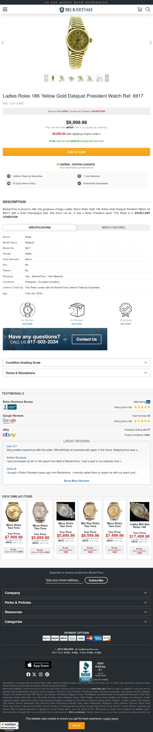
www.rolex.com (98, 688)
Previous (2, 43)
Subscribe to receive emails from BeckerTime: (76, 572)
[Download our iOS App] (38, 665)
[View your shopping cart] (140, 9)
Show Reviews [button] (76, 480)
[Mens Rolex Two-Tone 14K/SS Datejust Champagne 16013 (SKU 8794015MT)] (114, 511)
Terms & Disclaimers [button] (20, 373)
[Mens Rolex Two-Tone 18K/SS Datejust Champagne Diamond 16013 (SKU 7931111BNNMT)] (14, 512)
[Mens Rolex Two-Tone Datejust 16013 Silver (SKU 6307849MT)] (66, 511)
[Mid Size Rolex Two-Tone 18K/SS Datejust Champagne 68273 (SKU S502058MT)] (90, 511)
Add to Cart (76, 151)
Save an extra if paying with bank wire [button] (76, 141)
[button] (9, 727)
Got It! (76, 725)
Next (150, 43)
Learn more (110, 718)
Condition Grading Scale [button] (23, 362)
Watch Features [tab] (113, 227)
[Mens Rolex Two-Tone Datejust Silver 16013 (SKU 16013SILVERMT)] (40, 512)
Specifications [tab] (40, 227)
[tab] (76, 362)
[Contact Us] (76, 339)
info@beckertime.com (88, 649)
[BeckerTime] (76, 9)
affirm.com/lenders (77, 711)
